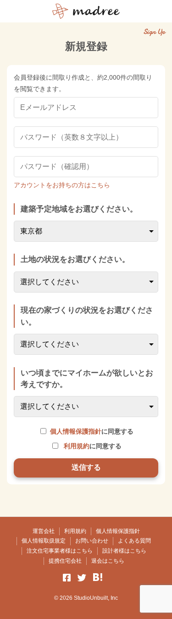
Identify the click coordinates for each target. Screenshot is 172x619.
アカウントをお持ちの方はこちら (62, 185)
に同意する (91, 431)
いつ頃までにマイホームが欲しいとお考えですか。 (87, 379)
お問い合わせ (91, 541)
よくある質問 (134, 541)
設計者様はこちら (124, 551)
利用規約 (76, 446)
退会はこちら (107, 561)
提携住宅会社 (65, 561)
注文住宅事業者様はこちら (60, 551)
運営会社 (44, 531)
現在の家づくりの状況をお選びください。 (87, 316)
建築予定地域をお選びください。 (79, 209)
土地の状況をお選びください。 (75, 259)
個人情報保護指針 (75, 431)
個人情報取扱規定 (44, 541)
